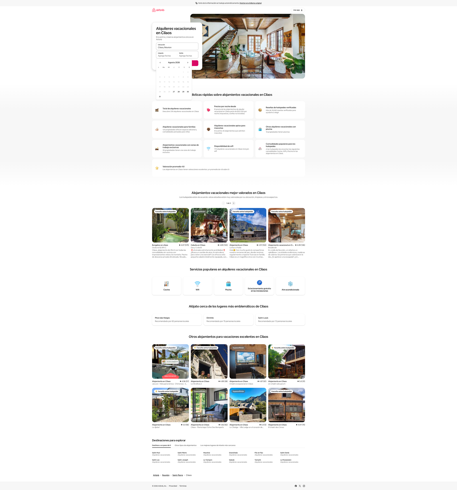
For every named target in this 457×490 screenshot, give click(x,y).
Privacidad (173, 486)
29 (183, 92)
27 (174, 92)
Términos (183, 486)
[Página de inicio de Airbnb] (158, 10)
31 (160, 97)
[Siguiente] (233, 203)
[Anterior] (223, 203)
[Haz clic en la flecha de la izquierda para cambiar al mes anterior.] (160, 62)
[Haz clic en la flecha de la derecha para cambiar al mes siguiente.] (187, 62)
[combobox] (177, 47)
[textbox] (166, 55)
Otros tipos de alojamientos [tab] (186, 445)
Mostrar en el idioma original (251, 3)
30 (188, 92)
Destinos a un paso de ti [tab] (161, 445)
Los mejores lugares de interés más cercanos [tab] (217, 445)
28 (179, 92)
